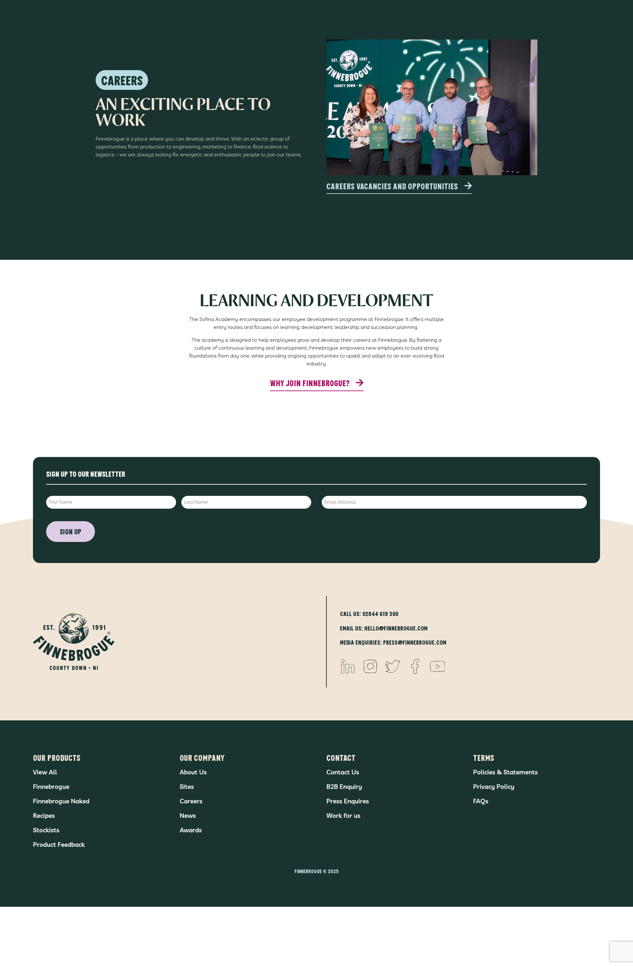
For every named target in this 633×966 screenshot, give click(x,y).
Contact (340, 757)
